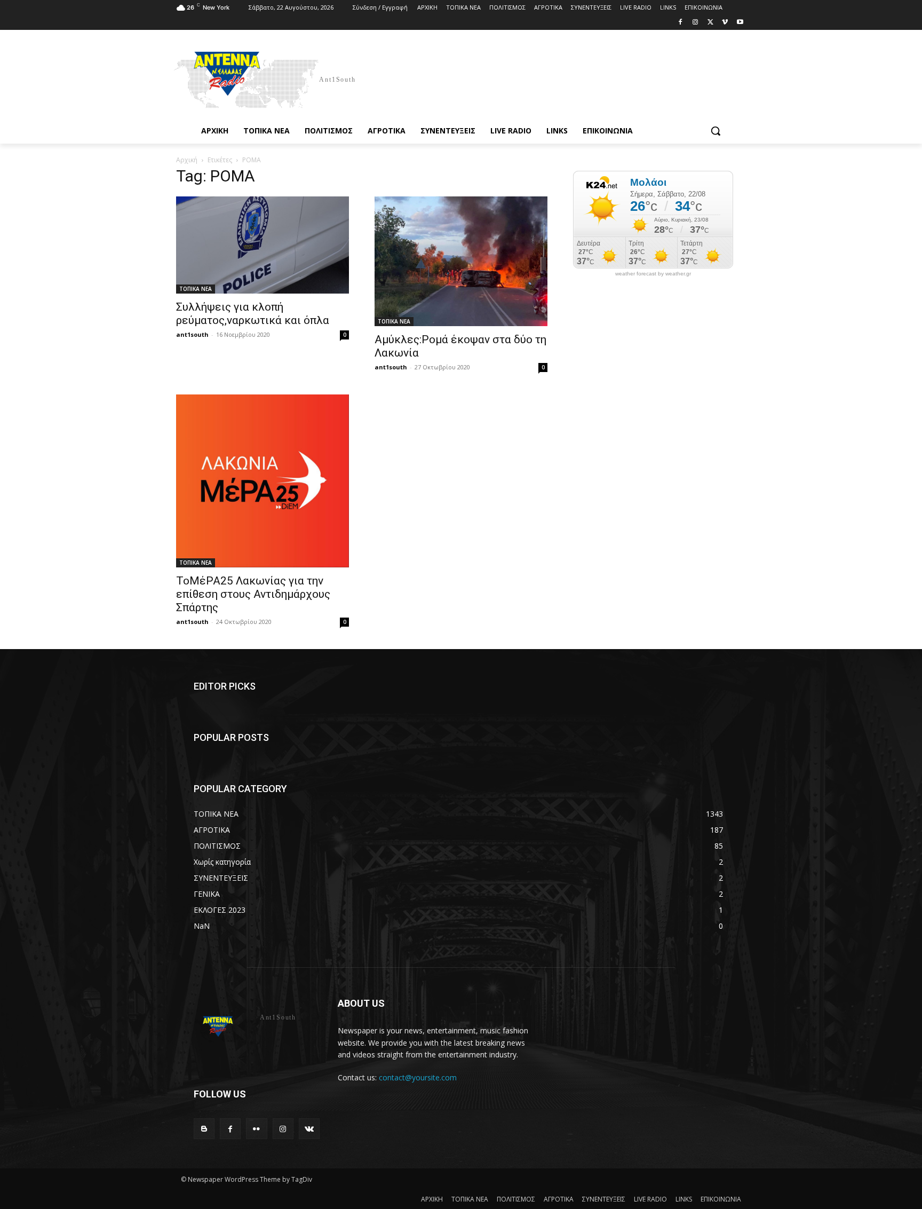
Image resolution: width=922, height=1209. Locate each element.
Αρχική (186, 159)
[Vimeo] (725, 23)
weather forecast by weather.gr (653, 273)
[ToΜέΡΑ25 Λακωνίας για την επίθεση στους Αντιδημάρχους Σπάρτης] (262, 480)
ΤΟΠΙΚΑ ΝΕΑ (195, 289)
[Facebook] (680, 23)
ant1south (192, 334)
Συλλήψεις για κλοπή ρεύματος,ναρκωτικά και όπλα (252, 314)
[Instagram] (695, 23)
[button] (715, 131)
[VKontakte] (309, 1128)
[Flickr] (256, 1128)
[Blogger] (204, 1128)
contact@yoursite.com (418, 1077)
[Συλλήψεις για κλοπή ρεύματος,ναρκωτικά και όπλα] (262, 245)
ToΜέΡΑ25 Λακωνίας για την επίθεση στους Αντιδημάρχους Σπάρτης (253, 594)
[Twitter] (710, 23)
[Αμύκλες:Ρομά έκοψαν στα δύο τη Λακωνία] (461, 261)
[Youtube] (740, 23)
